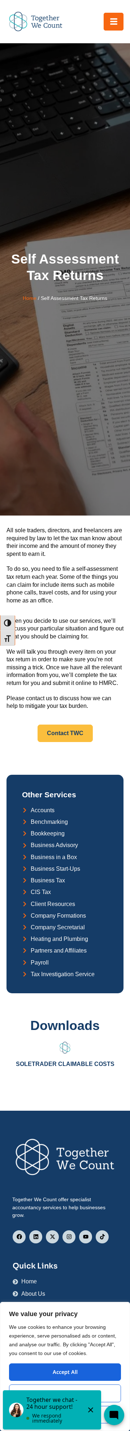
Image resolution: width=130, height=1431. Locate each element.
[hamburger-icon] (114, 22)
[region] (65, 1366)
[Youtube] (85, 1236)
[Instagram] (68, 1236)
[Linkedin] (35, 1236)
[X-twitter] (52, 1236)
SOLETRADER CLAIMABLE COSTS (65, 1064)
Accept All (65, 1371)
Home (29, 298)
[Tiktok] (102, 1236)
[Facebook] (19, 1236)
